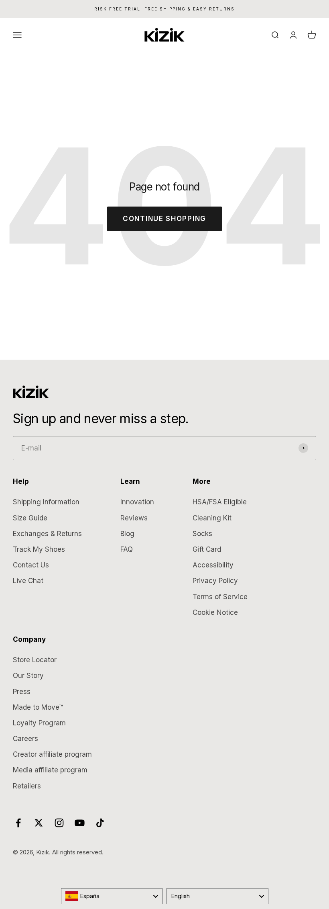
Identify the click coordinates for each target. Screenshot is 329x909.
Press (21, 692)
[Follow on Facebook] (18, 822)
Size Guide (30, 518)
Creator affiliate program (52, 754)
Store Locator (35, 660)
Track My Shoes (39, 549)
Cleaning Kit (212, 518)
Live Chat (28, 581)
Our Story (28, 676)
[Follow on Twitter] (38, 822)
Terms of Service (220, 597)
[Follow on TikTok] (100, 822)
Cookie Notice (215, 612)
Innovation (137, 502)
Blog (127, 534)
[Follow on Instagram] (59, 822)
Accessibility (213, 565)
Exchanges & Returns (47, 534)
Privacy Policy (215, 581)
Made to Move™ (38, 707)
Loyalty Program (39, 723)
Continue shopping (164, 219)
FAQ (126, 549)
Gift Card (207, 549)
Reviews (134, 518)
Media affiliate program (50, 770)
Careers (25, 739)
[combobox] (112, 896)
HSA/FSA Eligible (220, 502)
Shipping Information (46, 502)
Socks (202, 534)
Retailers (27, 786)
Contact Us (31, 565)
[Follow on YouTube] (79, 822)
